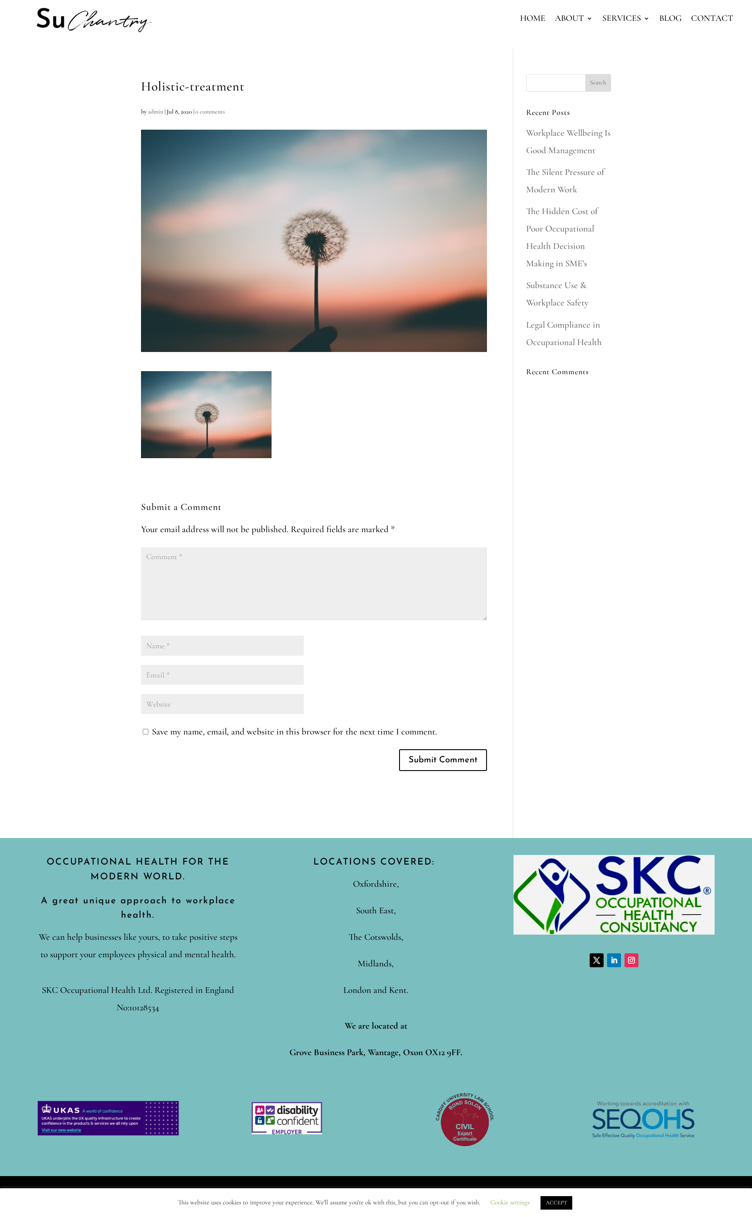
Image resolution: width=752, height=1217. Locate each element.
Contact (712, 19)
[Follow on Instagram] (631, 960)
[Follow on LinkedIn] (614, 960)
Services (621, 19)
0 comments (210, 111)
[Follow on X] (597, 960)
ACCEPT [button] (556, 1202)
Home (532, 19)
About (569, 19)
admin (155, 111)
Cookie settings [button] (510, 1202)
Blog (670, 19)
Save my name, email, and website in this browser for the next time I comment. (294, 731)
